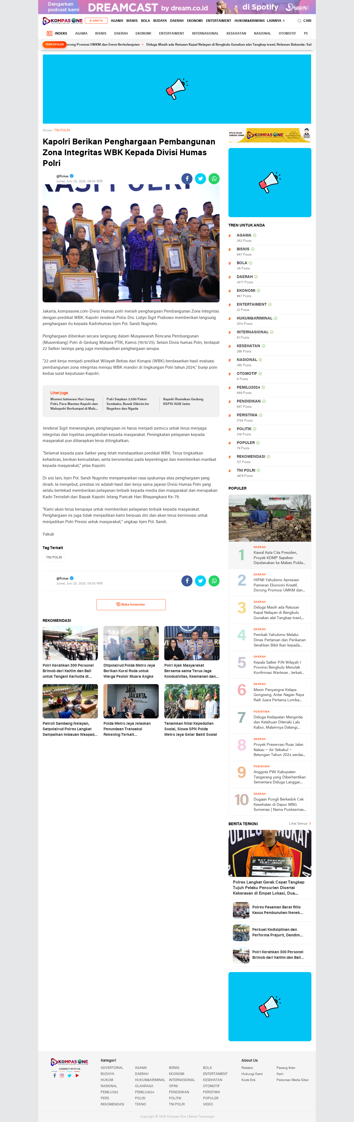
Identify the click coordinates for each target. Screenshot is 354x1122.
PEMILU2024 (248, 388)
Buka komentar (133, 604)
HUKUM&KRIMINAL (250, 21)
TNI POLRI (54, 557)
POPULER (246, 443)
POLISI (140, 1098)
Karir (280, 1074)
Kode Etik (248, 1080)
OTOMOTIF (287, 33)
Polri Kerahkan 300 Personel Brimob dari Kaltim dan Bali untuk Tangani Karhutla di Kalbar (277, 955)
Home (47, 130)
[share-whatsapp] (214, 178)
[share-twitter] (200, 178)
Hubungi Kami (252, 1074)
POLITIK (244, 429)
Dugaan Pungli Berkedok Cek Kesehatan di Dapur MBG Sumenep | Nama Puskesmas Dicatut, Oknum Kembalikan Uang (279, 805)
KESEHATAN (236, 33)
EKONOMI (195, 21)
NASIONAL (262, 33)
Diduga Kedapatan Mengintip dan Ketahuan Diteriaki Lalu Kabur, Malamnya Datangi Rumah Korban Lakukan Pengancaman (278, 723)
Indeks (61, 33)
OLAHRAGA (144, 1086)
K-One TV (96, 20)
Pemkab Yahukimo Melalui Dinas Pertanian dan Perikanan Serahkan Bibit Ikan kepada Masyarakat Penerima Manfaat (280, 640)
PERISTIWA (247, 415)
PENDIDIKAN (249, 401)
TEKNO (140, 1104)
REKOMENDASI (251, 457)
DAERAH (177, 21)
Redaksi (247, 1068)
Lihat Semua (298, 823)
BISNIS (132, 21)
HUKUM (107, 1080)
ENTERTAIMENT (218, 21)
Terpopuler (54, 44)
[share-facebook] (186, 178)
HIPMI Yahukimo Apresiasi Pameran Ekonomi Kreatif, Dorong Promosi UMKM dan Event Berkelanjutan (278, 585)
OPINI (173, 1086)
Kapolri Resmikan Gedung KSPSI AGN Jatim (183, 402)
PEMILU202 (109, 1092)
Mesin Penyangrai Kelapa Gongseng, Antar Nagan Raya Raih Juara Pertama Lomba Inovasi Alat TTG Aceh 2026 (279, 695)
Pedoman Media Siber (293, 1080)
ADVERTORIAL (112, 1068)
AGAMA (117, 21)
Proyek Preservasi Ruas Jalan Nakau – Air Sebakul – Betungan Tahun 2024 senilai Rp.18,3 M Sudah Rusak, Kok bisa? (278, 750)
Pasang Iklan (286, 1068)
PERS (105, 1098)
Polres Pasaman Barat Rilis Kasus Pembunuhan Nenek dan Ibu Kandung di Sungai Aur (279, 910)
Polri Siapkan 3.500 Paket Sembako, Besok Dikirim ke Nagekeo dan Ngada (127, 404)
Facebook (54, 1082)
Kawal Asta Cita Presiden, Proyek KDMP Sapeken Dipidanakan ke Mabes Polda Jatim (278, 558)
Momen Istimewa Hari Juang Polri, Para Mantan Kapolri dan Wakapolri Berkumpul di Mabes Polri (74, 404)
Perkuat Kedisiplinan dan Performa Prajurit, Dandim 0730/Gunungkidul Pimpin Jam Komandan (279, 933)
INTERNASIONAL (205, 33)
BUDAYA (160, 21)
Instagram (62, 1082)
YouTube (77, 1082)
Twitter (69, 1082)
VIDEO (208, 1104)
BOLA (145, 21)
